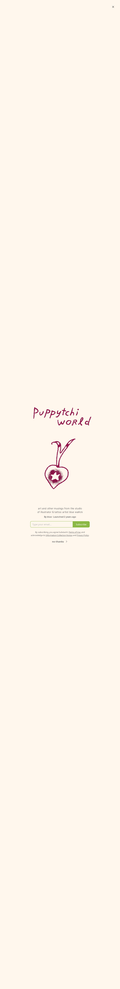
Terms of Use (74, 532)
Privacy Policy (83, 535)
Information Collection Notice (59, 535)
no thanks (58, 541)
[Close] (113, 7)
